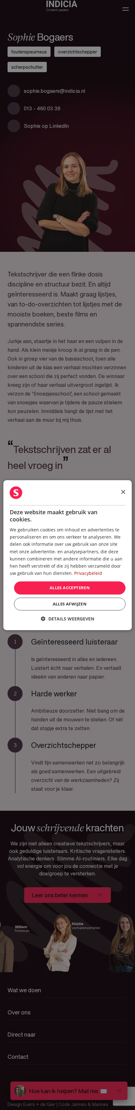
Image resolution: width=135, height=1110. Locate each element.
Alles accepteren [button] (70, 587)
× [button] (123, 492)
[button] (67, 618)
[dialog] (67, 555)
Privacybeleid (88, 573)
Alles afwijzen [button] (70, 604)
